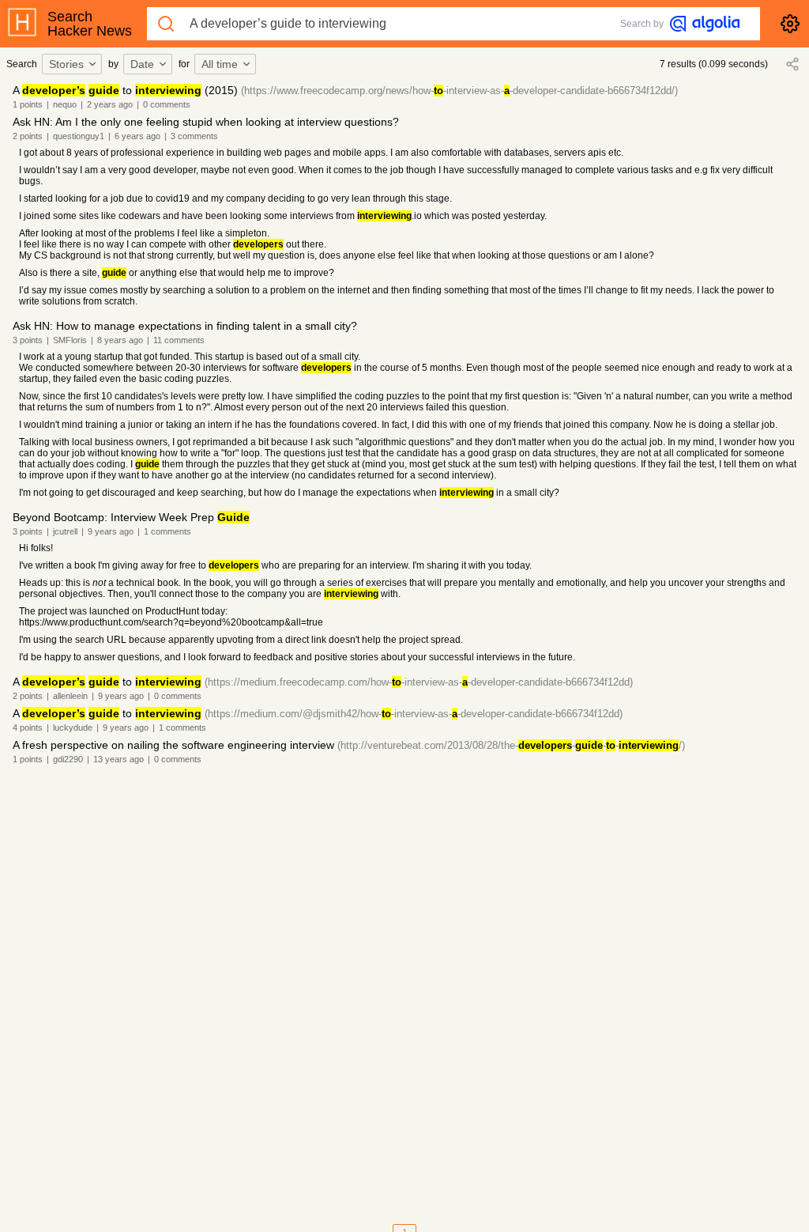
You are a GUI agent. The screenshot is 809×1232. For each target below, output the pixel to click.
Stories (66, 64)
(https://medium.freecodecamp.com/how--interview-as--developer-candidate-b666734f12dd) (419, 682)
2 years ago (110, 104)
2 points (28, 136)
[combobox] (74, 64)
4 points (28, 727)
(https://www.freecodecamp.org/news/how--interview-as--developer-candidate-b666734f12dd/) (459, 90)
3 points (28, 340)
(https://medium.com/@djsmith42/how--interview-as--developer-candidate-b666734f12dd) (414, 714)
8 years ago (120, 340)
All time (219, 64)
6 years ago (137, 136)
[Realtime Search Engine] (704, 24)
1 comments (167, 531)
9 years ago (111, 531)
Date (142, 64)
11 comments (179, 340)
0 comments (166, 104)
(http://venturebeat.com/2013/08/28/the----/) (511, 745)
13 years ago (118, 759)
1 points (28, 104)
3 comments (194, 136)
